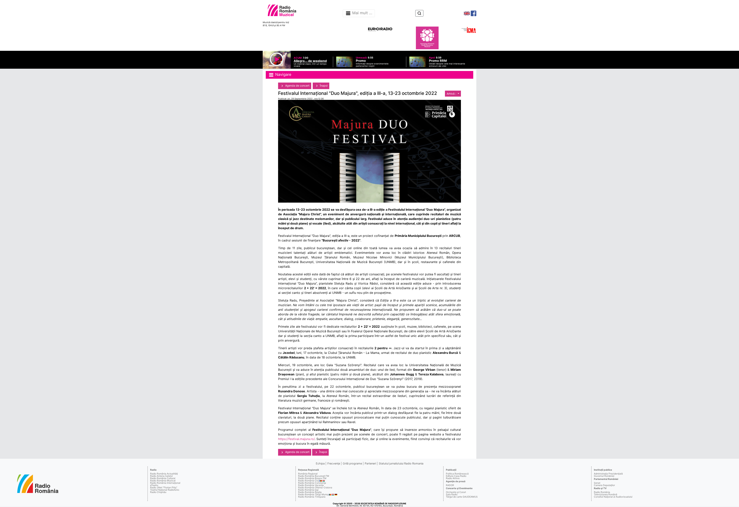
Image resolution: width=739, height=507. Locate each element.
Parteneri (370, 463)
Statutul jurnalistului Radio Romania (401, 463)
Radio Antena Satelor (161, 475)
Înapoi (323, 85)
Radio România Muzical (163, 480)
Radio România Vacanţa (311, 485)
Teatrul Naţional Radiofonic (164, 489)
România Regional (308, 473)
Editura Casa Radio (456, 475)
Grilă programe (352, 463)
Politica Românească (457, 473)
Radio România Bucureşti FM (313, 475)
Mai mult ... (362, 13)
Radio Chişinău (158, 492)
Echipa (320, 463)
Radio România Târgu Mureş (313, 494)
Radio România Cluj (308, 480)
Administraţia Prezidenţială (608, 473)
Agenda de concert (296, 85)
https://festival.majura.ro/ (296, 439)
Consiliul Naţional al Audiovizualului (613, 496)
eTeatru (154, 485)
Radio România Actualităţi (164, 473)
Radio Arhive (453, 478)
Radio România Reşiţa (310, 492)
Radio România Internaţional (165, 482)
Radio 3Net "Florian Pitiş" (163, 487)
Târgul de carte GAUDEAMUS (462, 496)
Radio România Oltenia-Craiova (315, 487)
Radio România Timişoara (311, 496)
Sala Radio (451, 494)
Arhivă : (452, 93)
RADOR (450, 485)
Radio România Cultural (162, 478)
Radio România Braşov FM (312, 478)
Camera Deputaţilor (604, 485)
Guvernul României (604, 475)
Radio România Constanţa (312, 482)
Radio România (602, 492)
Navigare (282, 74)
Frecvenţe (333, 463)
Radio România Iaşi (308, 489)
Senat (597, 482)
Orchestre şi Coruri (456, 492)
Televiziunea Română (605, 494)
